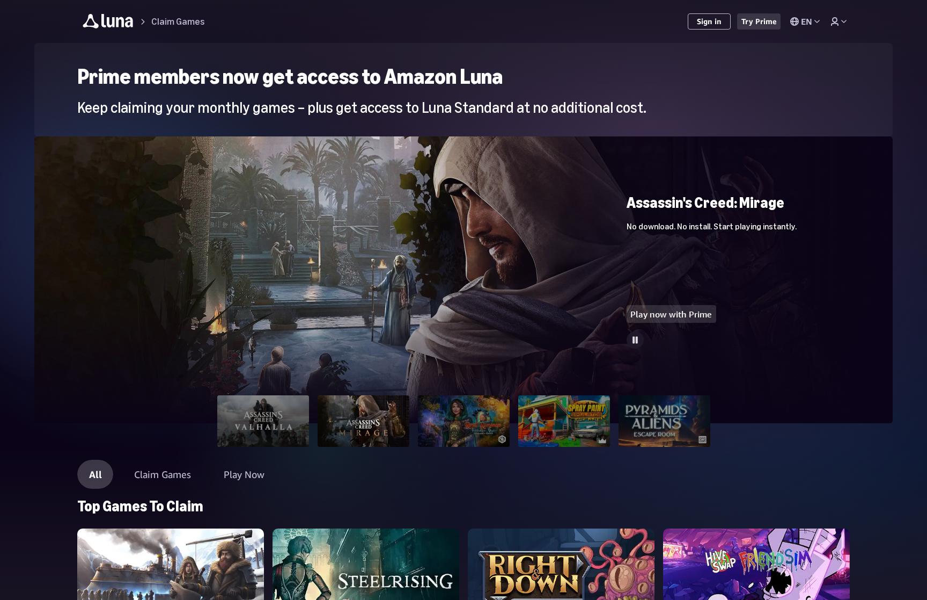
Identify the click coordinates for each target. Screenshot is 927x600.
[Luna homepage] (108, 23)
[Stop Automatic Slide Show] (635, 340)
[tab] (263, 421)
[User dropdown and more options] (838, 21)
